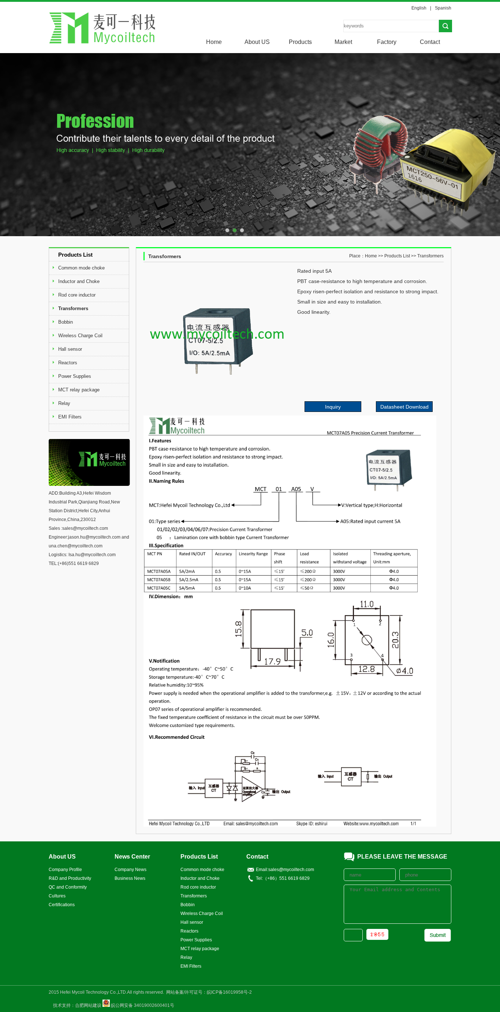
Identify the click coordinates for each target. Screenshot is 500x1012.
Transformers (73, 308)
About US (257, 42)
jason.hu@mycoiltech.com (94, 537)
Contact (430, 42)
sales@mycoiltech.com (85, 528)
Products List (397, 255)
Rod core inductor (77, 295)
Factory (386, 42)
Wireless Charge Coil (80, 335)
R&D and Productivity (70, 878)
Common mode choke (81, 268)
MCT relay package (79, 389)
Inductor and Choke (79, 281)
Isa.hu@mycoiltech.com (92, 554)
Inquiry (333, 407)
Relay (64, 403)
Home (214, 42)
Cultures (57, 895)
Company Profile (65, 869)
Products (300, 42)
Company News (130, 869)
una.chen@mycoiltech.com (75, 545)
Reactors (67, 362)
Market (343, 42)
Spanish (443, 8)
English (418, 8)
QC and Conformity (68, 887)
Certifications (62, 904)
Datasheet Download (404, 407)
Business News (130, 878)
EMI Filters (70, 417)
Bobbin (65, 322)
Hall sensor (70, 349)
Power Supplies (74, 376)
